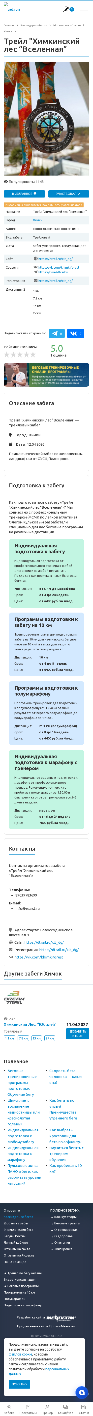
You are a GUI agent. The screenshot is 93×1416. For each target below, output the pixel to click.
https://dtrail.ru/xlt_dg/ (55, 258)
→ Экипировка (61, 1249)
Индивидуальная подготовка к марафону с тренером (46, 789)
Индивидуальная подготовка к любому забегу (22, 1136)
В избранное (22, 193)
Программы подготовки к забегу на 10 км (46, 644)
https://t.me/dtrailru (53, 272)
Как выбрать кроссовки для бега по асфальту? (65, 1136)
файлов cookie (20, 1354)
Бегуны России (15, 1236)
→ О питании (60, 1242)
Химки (37, 220)
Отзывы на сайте (17, 1249)
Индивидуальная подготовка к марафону (22, 1154)
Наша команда (15, 1261)
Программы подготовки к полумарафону (46, 713)
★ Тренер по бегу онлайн (23, 1273)
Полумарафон (14, 1298)
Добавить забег (16, 1223)
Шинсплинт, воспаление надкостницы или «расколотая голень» (23, 1112)
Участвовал (66, 193)
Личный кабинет (16, 1242)
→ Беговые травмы (65, 1223)
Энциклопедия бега (18, 1229)
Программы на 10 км (19, 1292)
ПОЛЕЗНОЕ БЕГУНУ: (65, 1210)
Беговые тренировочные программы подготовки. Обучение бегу (22, 1083)
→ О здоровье (61, 1236)
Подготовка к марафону (22, 1305)
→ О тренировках (64, 1229)
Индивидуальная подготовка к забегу (46, 573)
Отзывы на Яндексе (19, 1255)
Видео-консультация (19, 1279)
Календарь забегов (18, 1216)
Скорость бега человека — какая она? (65, 1077)
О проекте (12, 1210)
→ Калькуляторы (63, 1216)
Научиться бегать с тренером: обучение (66, 1154)
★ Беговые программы (21, 1286)
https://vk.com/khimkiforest (58, 267)
